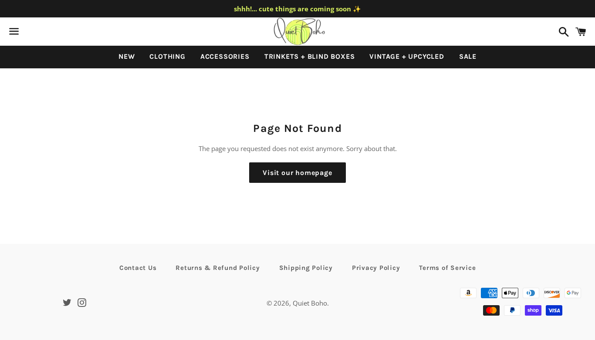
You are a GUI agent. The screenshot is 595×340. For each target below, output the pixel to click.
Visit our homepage (297, 172)
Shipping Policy (306, 268)
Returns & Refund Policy (218, 268)
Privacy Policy (376, 268)
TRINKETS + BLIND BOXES (309, 56)
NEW (126, 56)
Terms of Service (447, 268)
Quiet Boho (310, 303)
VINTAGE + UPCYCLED (406, 56)
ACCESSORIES (225, 56)
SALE (468, 56)
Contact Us (138, 268)
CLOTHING (167, 56)
